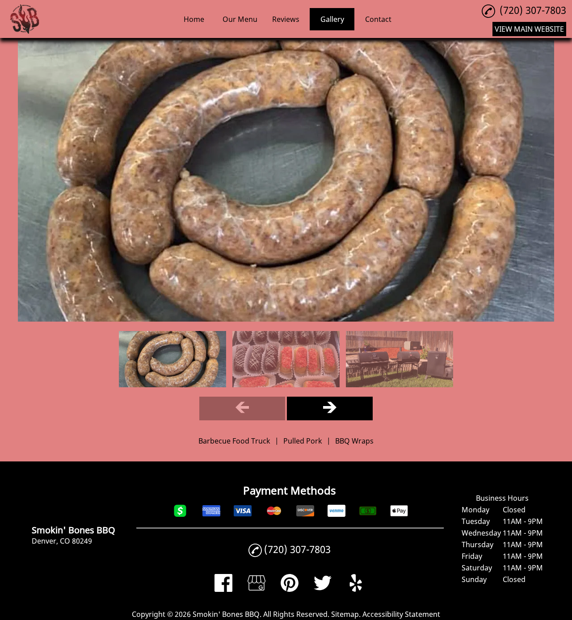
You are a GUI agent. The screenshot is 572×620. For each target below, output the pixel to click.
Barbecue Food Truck (234, 441)
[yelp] (355, 589)
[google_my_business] (256, 589)
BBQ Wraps (354, 441)
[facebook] (223, 589)
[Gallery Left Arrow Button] (242, 408)
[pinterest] (289, 589)
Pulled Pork (302, 441)
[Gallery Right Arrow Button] (330, 408)
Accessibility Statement (401, 614)
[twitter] (322, 589)
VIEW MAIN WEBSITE (529, 29)
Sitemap (345, 614)
